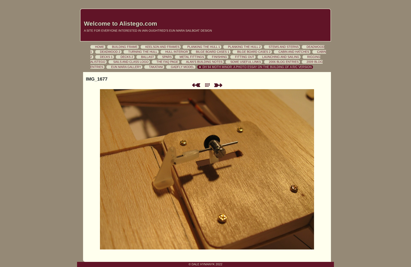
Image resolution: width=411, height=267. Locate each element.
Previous (196, 85)
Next (219, 85)
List (208, 85)
